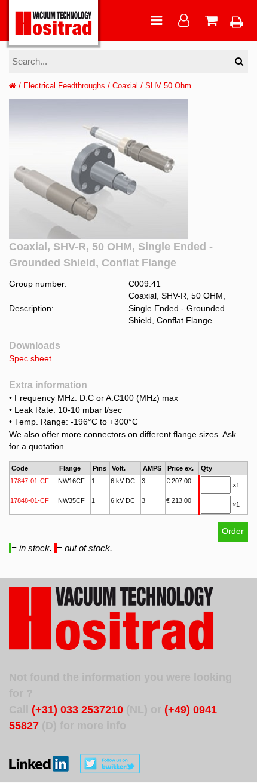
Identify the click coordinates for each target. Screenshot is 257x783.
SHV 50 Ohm (168, 85)
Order (233, 531)
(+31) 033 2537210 (77, 710)
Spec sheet (30, 358)
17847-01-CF (29, 480)
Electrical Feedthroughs (64, 85)
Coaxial (125, 85)
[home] (12, 85)
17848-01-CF (29, 500)
